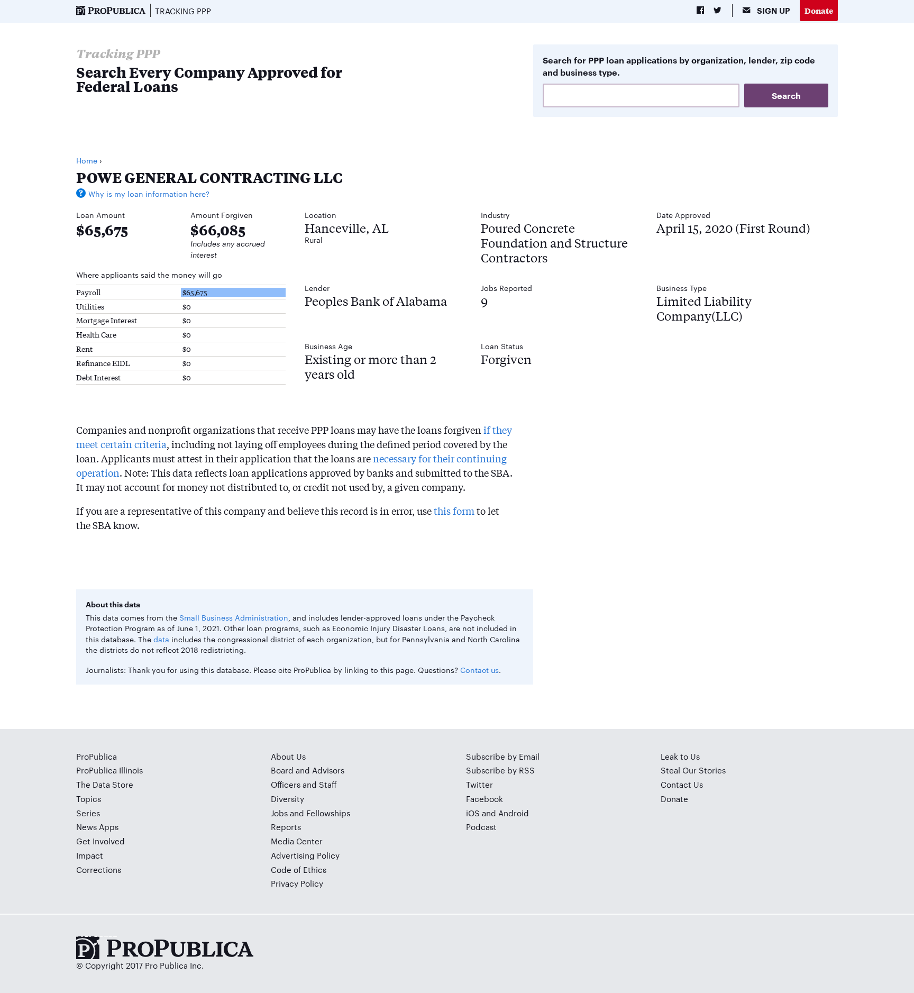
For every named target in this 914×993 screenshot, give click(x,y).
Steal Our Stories (693, 770)
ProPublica (96, 756)
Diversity (287, 798)
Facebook (484, 798)
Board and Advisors (307, 770)
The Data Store (104, 784)
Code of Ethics (298, 869)
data (161, 639)
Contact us (479, 669)
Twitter (479, 784)
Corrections (98, 869)
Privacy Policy (297, 883)
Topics (88, 798)
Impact (89, 855)
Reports (286, 826)
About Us (288, 756)
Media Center (297, 840)
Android (513, 812)
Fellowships (328, 812)
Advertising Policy (305, 855)
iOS (473, 812)
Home (86, 160)
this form (454, 510)
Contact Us (682, 784)
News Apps (97, 826)
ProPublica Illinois (109, 770)
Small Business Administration (233, 617)
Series (88, 812)
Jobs (279, 812)
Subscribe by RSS (500, 770)
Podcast (481, 826)
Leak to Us (680, 756)
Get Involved (100, 840)
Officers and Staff (304, 784)
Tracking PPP (183, 10)
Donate (819, 10)
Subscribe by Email (503, 756)
